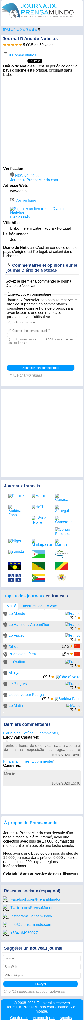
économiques (44, 1018)
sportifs (66, 1018)
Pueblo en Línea (22, 654)
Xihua (13, 646)
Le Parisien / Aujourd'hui (29, 624)
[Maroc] (39, 496)
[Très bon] (16, 45)
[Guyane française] (39, 566)
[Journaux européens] (15, 30)
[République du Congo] (63, 566)
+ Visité (10, 606)
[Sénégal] (63, 509)
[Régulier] (8, 45)
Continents (19, 1018)
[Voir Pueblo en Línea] (64, 655)
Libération (17, 662)
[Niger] (16, 541)
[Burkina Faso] (16, 511)
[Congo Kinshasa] (63, 531)
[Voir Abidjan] (45, 677)
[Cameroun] (63, 520)
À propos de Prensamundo (31, 822)
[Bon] (12, 45)
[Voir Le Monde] (71, 618)
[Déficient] (4, 45)
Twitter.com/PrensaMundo (31, 908)
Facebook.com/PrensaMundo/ (35, 899)
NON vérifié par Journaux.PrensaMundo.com (34, 178)
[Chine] (77, 647)
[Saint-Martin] (63, 554)
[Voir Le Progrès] (71, 688)
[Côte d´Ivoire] (39, 520)
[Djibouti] (39, 554)
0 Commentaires (22, 55)
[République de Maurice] (63, 543)
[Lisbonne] (33, 30)
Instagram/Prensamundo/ (31, 916)
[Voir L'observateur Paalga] (44, 699)
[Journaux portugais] (21, 30)
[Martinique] (16, 578)
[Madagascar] (39, 543)
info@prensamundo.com (30, 925)
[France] (16, 496)
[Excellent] (20, 45)
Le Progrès (18, 684)
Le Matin (16, 706)
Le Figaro (16, 635)
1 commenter (47, 733)
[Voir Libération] (71, 666)
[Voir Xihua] (64, 647)
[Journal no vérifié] (5, 615)
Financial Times (16, 761)
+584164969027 (24, 933)
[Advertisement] (42, 121)
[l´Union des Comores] (39, 578)
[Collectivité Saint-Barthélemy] (63, 578)
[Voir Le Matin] (71, 710)
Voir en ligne (25, 200)
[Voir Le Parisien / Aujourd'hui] (71, 629)
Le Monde (17, 613)
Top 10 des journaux (24, 596)
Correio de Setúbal (19, 733)
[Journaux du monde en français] (38, 19)
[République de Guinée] (16, 552)
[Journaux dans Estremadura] (27, 30)
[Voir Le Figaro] (71, 640)
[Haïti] (39, 507)
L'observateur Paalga (26, 695)
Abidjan (15, 673)
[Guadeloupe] (16, 566)
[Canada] (63, 498)
